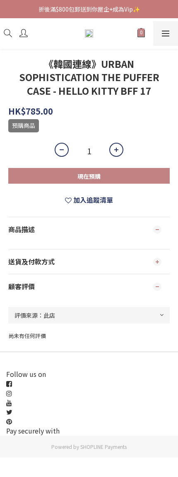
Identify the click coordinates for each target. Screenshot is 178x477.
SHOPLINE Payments (103, 446)
